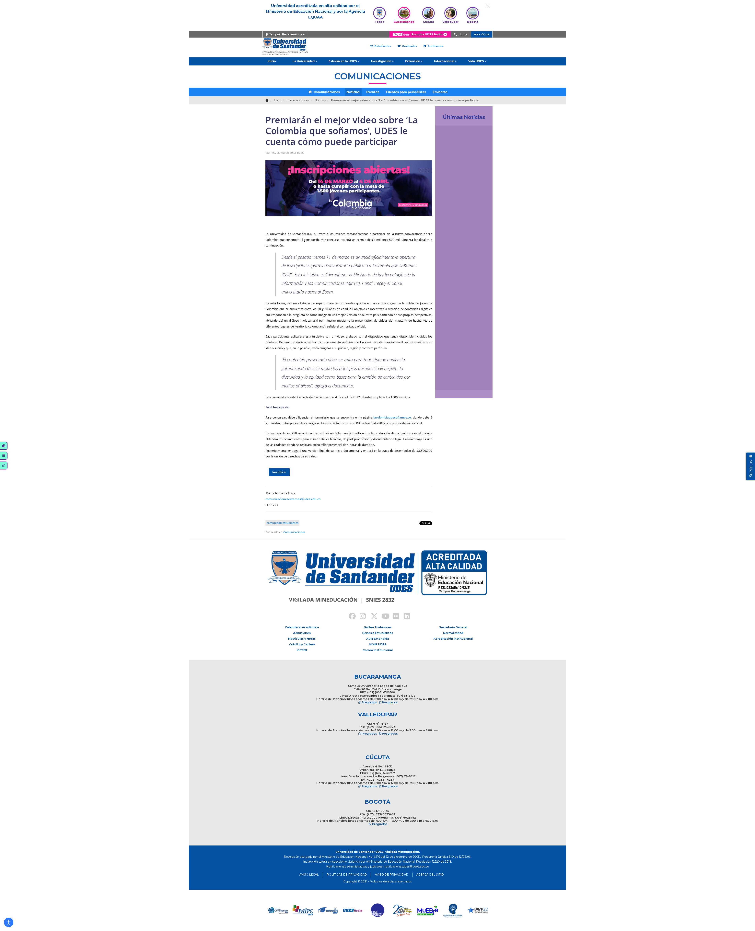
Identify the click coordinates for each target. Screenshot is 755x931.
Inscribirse (279, 472)
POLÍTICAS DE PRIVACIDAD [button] (347, 874)
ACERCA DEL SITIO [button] (430, 874)
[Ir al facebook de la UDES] (350, 616)
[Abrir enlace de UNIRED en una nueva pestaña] (353, 910)
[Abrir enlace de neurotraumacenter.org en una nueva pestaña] (427, 910)
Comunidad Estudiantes (282, 523)
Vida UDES (476, 61)
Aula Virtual (481, 34)
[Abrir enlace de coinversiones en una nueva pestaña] (477, 910)
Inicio (272, 61)
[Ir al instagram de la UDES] (361, 616)
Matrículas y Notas (302, 638)
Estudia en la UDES (343, 61)
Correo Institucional (378, 650)
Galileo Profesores (377, 627)
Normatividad (453, 633)
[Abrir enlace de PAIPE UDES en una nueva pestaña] (278, 910)
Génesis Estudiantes (377, 633)
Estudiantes (382, 46)
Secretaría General (453, 627)
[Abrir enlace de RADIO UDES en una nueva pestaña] (328, 910)
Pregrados (369, 702)
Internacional (444, 61)
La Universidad (304, 61)
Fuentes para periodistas (406, 92)
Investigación (381, 61)
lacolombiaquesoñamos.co (392, 417)
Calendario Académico (302, 627)
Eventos (372, 92)
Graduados (409, 46)
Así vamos (449, 382)
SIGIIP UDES (377, 644)
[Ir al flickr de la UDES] (394, 616)
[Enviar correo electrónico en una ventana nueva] (406, 866)
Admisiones (302, 633)
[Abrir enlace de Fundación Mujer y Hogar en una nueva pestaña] (378, 910)
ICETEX (301, 650)
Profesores (435, 46)
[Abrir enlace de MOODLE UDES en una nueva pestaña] (303, 910)
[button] (8, 922)
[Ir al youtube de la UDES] (383, 616)
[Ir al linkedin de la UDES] (405, 616)
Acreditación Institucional (453, 638)
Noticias (353, 92)
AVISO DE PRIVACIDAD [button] (391, 874)
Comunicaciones (326, 92)
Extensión (412, 61)
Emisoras (440, 92)
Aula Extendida (377, 638)
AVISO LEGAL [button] (309, 874)
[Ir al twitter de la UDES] (372, 616)
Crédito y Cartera (302, 644)
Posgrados (390, 702)
